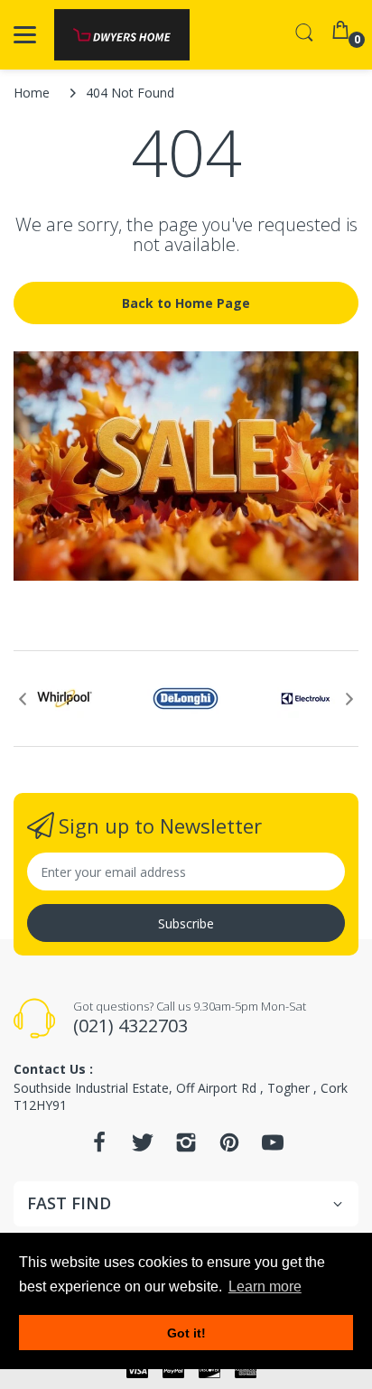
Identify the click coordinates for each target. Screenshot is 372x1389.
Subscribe (186, 923)
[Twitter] (142, 1147)
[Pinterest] (229, 1147)
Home (32, 92)
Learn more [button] (265, 1286)
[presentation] (23, 699)
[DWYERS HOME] (122, 35)
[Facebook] (99, 1147)
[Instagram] (186, 1147)
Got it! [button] (186, 1333)
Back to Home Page (186, 303)
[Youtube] (273, 1147)
